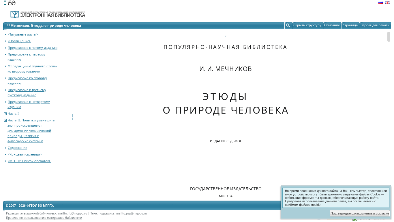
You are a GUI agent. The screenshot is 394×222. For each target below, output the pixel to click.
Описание (332, 25)
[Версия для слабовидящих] (12, 3)
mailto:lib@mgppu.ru (72, 213)
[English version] (387, 3)
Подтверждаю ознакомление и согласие (360, 213)
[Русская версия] (380, 3)
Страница (350, 25)
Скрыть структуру (307, 25)
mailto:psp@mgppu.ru (131, 213)
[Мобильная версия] (5, 3)
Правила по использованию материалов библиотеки (44, 218)
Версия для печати (375, 25)
